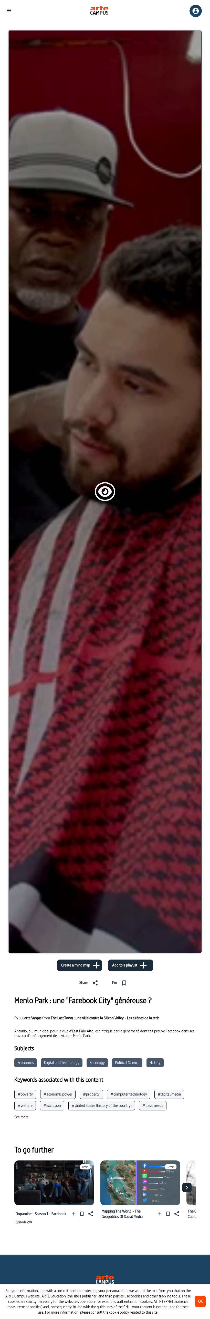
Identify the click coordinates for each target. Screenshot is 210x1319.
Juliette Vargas (30, 1018)
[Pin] (82, 1213)
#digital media (169, 1094)
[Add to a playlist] (75, 1213)
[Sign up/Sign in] (195, 11)
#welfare (25, 1105)
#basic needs (152, 1105)
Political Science (127, 1062)
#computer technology (128, 1094)
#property (91, 1094)
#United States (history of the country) (102, 1105)
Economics (25, 1062)
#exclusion (52, 1105)
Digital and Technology (61, 1062)
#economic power (58, 1094)
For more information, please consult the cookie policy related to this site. (102, 1312)
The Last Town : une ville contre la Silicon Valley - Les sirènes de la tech (105, 1018)
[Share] (90, 1213)
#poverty (25, 1094)
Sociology (97, 1062)
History (155, 1062)
